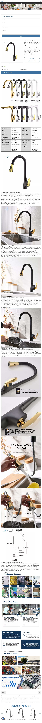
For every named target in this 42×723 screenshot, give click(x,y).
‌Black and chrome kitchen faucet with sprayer (10, 696)
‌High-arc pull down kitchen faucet (21, 701)
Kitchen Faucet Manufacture (7, 700)
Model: (3, 69)
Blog (21, 3)
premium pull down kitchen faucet (8, 701)
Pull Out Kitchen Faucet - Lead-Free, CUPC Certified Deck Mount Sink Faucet (9, 719)
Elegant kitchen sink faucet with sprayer (21, 698)
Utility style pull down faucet (34, 701)
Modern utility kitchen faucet (7, 698)
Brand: (21, 69)
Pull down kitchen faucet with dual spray (27, 696)
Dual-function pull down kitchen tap (20, 700)
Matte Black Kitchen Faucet (34, 698)
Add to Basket (31, 61)
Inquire (31, 58)
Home (7, 3)
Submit (21, 36)
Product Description (7, 72)
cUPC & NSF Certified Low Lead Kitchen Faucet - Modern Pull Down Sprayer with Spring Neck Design (33, 719)
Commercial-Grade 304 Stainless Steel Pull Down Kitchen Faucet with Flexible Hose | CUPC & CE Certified (21, 719)
